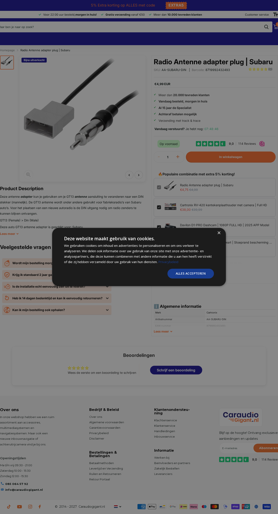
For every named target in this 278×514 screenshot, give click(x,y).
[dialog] (139, 257)
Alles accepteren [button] (191, 273)
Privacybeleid (168, 262)
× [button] (218, 233)
